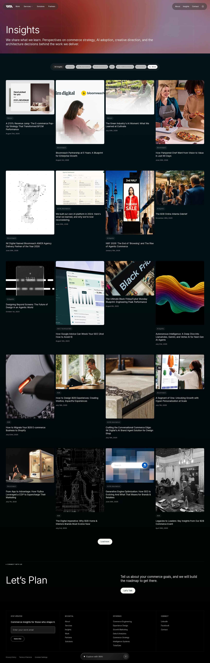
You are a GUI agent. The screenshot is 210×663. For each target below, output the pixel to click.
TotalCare (117, 645)
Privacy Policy (11, 657)
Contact (195, 6)
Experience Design (120, 626)
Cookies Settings (41, 657)
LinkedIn (164, 622)
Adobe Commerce (100, 67)
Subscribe (17, 639)
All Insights (58, 67)
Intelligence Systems (121, 641)
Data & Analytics (119, 634)
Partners (51, 6)
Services (27, 6)
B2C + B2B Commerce (125, 67)
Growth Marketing (120, 630)
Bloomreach (141, 67)
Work (18, 6)
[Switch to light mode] (203, 6)
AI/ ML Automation (83, 67)
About (177, 6)
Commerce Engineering (122, 622)
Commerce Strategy (121, 637)
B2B (112, 67)
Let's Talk (127, 590)
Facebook (165, 626)
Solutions (40, 6)
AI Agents (70, 67)
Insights (186, 6)
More (154, 67)
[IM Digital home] (9, 6)
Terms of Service (25, 657)
